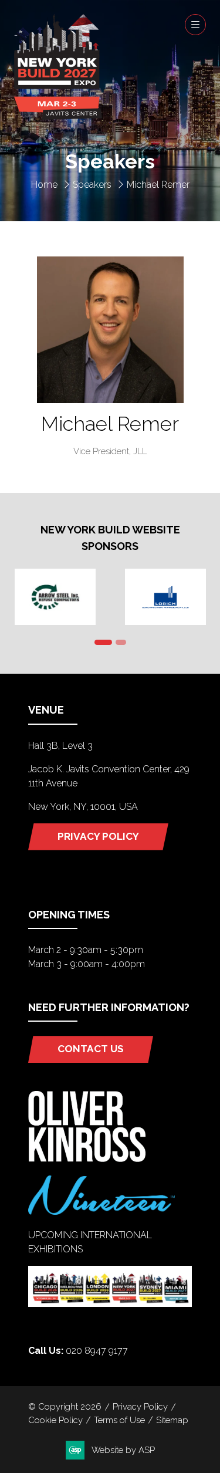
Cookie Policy (55, 1420)
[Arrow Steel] (55, 597)
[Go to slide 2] (121, 642)
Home (44, 184)
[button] (195, 24)
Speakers (92, 184)
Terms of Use (119, 1420)
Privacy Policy (140, 1406)
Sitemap (172, 1420)
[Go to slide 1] (103, 642)
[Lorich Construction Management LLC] (165, 597)
